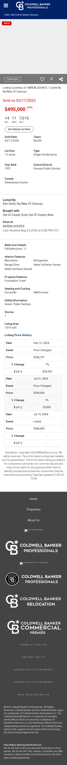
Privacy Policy (33, 657)
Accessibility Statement (33, 670)
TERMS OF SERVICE (33, 645)
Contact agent (13, 79)
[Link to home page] (33, 5)
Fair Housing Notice (34, 695)
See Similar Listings (19, 129)
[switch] (42, 79)
